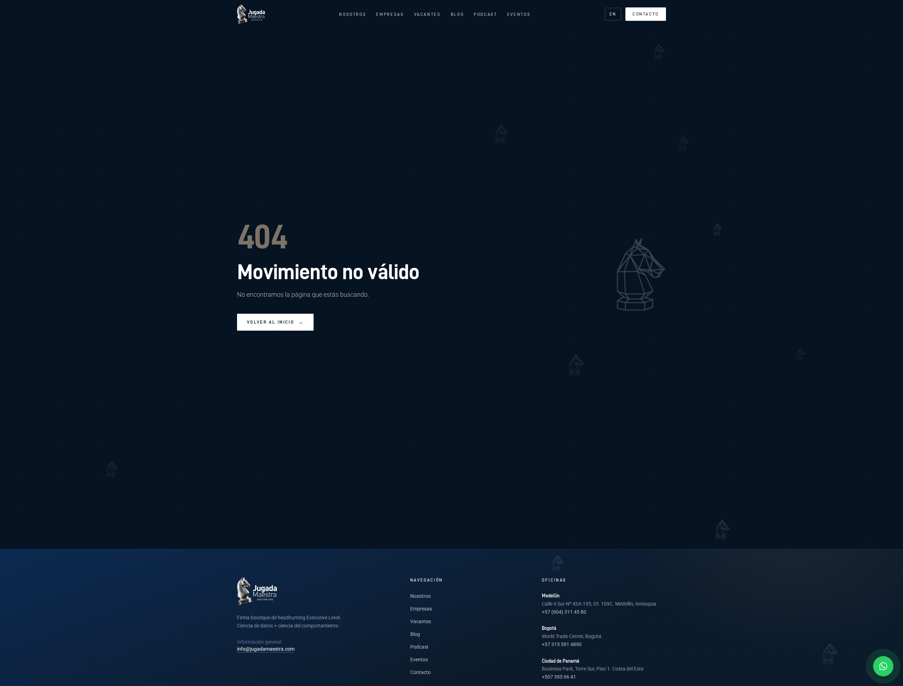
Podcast (485, 14)
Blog (457, 14)
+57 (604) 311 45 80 (564, 612)
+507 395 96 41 (559, 677)
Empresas (390, 14)
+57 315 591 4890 (562, 644)
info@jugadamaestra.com (266, 649)
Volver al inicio (275, 322)
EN (613, 14)
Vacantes (427, 14)
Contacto (645, 14)
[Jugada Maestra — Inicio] (251, 14)
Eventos (519, 14)
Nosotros (352, 14)
